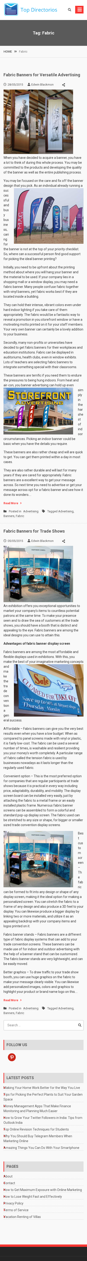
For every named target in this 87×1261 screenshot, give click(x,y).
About (8, 1176)
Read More (10, 503)
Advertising (31, 511)
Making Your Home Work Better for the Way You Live (41, 1088)
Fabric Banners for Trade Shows (34, 531)
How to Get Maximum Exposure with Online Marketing (42, 1190)
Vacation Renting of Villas (22, 1217)
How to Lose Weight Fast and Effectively (32, 1196)
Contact (9, 1183)
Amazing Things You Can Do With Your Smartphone (41, 1148)
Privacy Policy (13, 1203)
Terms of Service (16, 1210)
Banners (8, 516)
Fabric (20, 516)
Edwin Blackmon (42, 84)
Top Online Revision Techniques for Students (36, 1129)
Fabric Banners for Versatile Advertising (41, 74)
